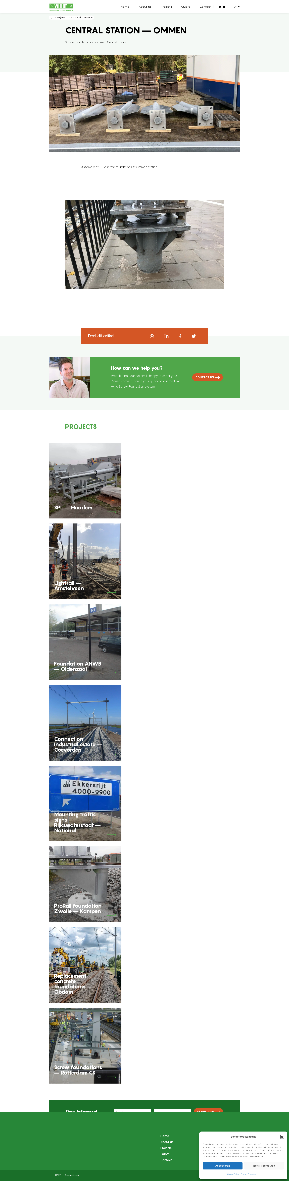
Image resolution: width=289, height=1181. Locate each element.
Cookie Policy (233, 1174)
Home (125, 6)
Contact (205, 6)
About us (145, 6)
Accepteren (222, 1165)
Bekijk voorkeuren (264, 1165)
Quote (185, 6)
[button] (282, 1136)
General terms (72, 1175)
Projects (166, 6)
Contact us (205, 377)
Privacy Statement (249, 1174)
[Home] (52, 18)
